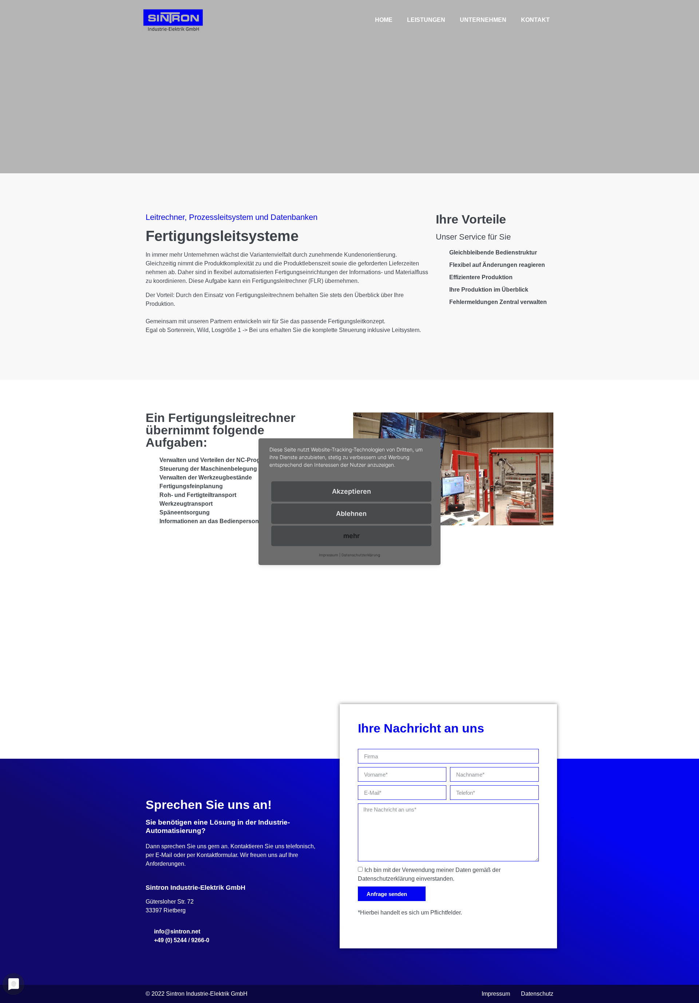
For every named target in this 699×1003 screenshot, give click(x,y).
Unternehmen (483, 20)
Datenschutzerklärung (360, 555)
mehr (351, 536)
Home (383, 20)
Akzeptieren (351, 491)
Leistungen (426, 20)
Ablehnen (351, 513)
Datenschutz (537, 994)
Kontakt (535, 20)
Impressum (496, 994)
